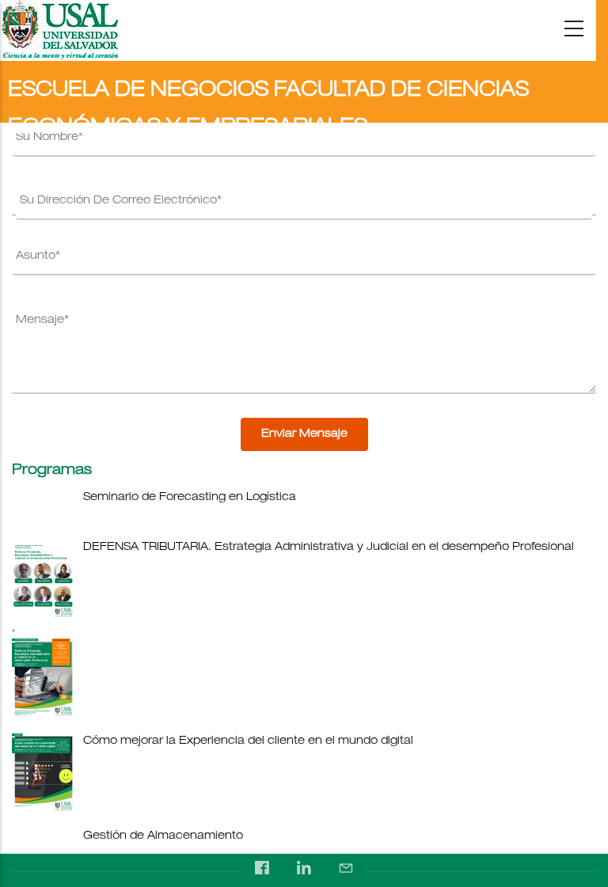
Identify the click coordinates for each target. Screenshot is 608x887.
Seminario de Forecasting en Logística (189, 497)
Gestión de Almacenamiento (163, 836)
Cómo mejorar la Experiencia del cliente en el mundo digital (248, 741)
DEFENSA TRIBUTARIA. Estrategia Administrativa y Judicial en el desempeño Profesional (328, 547)
